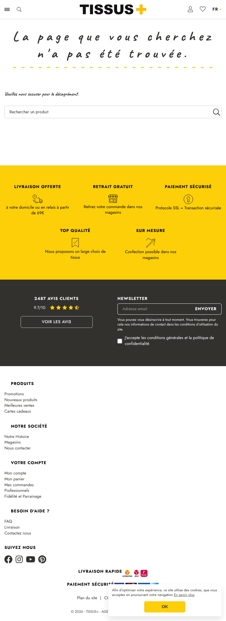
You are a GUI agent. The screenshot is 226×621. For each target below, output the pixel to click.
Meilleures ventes (19, 406)
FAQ (8, 521)
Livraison (12, 527)
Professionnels (16, 491)
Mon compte (15, 473)
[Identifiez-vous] (190, 9)
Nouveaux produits (20, 400)
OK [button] (165, 607)
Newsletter (132, 299)
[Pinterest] (42, 559)
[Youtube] (30, 559)
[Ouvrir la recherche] (19, 9)
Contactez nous (17, 533)
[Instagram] (19, 559)
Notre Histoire (16, 437)
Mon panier (14, 479)
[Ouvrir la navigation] (7, 9)
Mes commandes (19, 485)
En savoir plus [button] (184, 595)
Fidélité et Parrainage (22, 496)
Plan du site (87, 598)
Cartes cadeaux (17, 411)
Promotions (14, 394)
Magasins (12, 442)
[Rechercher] (216, 112)
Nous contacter (17, 448)
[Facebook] (8, 559)
